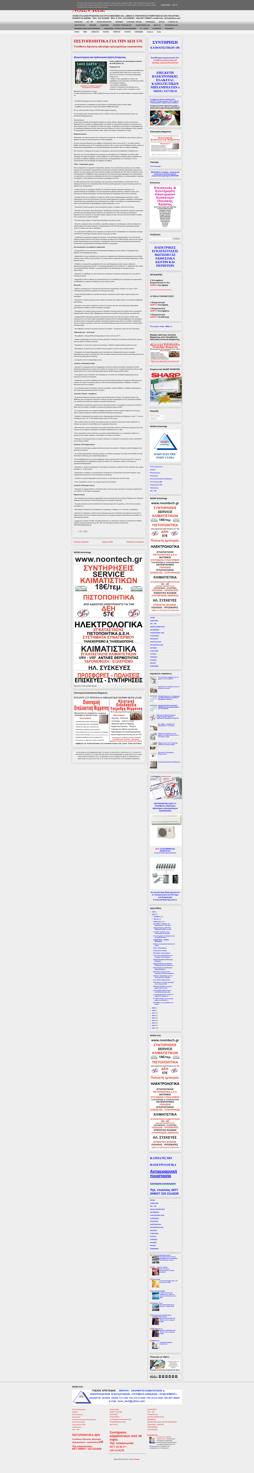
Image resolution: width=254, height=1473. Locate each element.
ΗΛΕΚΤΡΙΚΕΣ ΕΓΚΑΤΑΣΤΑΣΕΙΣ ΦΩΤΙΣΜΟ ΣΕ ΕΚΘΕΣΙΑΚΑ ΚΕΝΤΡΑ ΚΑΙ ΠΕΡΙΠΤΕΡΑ (165, 256)
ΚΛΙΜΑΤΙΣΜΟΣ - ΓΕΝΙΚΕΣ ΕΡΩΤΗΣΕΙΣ (161, 940)
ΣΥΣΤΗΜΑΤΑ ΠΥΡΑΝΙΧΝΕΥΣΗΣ (122, 25)
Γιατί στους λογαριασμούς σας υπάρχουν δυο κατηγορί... (162, 956)
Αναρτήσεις (156, 415)
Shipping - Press (157, 1303)
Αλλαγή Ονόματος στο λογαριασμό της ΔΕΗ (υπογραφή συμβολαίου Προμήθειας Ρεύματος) (169, 697)
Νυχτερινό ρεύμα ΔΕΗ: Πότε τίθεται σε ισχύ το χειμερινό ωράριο (167, 1320)
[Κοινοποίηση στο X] (83, 531)
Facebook (150, 32)
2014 (153, 1020)
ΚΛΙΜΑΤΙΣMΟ (78, 22)
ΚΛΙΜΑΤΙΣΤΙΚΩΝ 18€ (165, 47)
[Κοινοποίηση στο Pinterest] (87, 531)
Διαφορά (152, 469)
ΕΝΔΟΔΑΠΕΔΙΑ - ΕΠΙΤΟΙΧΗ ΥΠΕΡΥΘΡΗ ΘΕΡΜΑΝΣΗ (120, 28)
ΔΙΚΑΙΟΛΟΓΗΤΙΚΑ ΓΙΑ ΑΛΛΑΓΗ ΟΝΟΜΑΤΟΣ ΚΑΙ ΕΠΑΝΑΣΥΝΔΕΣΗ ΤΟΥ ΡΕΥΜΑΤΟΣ (168, 707)
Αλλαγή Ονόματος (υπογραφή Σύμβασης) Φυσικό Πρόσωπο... (163, 964)
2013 (153, 1023)
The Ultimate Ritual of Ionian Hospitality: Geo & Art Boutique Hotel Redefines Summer (168, 1258)
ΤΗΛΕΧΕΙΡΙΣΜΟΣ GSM (143, 25)
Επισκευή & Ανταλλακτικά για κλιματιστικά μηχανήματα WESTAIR (165, 175)
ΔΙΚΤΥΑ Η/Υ (157, 25)
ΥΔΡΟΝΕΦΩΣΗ (150, 22)
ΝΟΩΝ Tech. (156, 1340)
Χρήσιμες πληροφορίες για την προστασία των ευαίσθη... (162, 976)
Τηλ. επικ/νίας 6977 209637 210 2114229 (164, 1191)
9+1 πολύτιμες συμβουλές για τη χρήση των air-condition (168, 678)
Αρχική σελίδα (107, 542)
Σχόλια (154, 418)
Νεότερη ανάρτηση (81, 542)
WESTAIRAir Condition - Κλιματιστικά (165, 172)
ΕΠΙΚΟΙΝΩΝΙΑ (139, 32)
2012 (153, 1025)
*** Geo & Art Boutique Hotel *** (161, 1255)
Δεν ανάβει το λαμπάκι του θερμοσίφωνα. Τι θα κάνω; (166, 724)
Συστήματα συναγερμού (163, 1183)
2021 (153, 914)
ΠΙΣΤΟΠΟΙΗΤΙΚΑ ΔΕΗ (171, 25)
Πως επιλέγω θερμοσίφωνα (161, 980)
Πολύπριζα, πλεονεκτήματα (161, 953)
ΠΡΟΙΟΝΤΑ (153, 660)
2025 (153, 912)
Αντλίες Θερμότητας (156, 466)
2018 (153, 1010)
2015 (153, 1018)
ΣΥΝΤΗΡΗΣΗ (165, 42)
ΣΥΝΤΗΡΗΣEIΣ (156, 28)
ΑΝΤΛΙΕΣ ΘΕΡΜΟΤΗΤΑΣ (104, 22)
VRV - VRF (89, 22)
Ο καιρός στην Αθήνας (161, 326)
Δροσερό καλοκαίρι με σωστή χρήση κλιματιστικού (162, 987)
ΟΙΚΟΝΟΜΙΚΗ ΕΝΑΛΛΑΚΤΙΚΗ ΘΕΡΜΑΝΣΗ (87, 28)
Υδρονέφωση (154, 488)
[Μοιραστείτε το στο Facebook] (85, 531)
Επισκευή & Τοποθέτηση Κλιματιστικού (166, 753)
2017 (153, 1013)
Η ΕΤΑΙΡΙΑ (127, 32)
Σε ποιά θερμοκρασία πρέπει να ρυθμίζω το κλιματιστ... (163, 995)
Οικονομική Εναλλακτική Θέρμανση (161, 479)
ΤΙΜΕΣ (85, 32)
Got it (174, 5)
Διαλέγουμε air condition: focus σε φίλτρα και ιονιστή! (168, 687)
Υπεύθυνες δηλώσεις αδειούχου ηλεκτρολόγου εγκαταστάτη (108, 46)
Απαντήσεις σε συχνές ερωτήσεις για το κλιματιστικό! (163, 983)
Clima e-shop (156, 1279)
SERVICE (162, 22)
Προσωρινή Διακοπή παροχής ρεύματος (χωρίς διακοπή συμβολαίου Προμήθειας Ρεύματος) (168, 716)
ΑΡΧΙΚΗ (76, 32)
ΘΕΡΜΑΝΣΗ (119, 22)
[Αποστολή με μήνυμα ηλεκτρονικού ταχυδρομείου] (79, 531)
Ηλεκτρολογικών (155, 472)
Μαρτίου (156, 919)
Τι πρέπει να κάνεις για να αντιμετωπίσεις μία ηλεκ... (162, 932)
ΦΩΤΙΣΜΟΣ (92, 25)
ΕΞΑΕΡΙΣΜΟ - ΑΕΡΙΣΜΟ (134, 22)
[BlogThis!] (81, 531)
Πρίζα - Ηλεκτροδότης (159, 948)
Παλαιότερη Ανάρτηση (135, 542)
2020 (153, 1008)
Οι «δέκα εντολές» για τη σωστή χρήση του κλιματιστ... (163, 999)
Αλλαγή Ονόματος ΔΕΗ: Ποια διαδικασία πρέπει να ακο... (162, 928)
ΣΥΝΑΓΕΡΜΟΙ (104, 25)
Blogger (137, 1459)
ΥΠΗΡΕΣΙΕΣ (116, 32)
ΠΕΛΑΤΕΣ (106, 32)
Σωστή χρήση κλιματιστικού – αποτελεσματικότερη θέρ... (162, 991)
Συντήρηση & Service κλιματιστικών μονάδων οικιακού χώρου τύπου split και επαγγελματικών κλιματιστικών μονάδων (164, 101)
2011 (153, 1028)
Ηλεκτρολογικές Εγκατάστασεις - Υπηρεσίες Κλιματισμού (162, 1315)
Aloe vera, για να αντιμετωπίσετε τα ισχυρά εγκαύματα (167, 1270)
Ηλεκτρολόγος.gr (157, 1329)
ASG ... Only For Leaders (159, 1267)
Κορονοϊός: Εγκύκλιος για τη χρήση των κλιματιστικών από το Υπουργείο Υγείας (168, 735)
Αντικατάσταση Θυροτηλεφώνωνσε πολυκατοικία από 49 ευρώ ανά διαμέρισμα (165, 894)
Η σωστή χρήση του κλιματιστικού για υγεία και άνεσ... (164, 936)
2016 (153, 1015)
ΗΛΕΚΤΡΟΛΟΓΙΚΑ (79, 25)
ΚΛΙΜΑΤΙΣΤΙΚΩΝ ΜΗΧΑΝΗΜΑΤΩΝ (165, 853)
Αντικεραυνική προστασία (163, 1173)
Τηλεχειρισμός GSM (156, 485)
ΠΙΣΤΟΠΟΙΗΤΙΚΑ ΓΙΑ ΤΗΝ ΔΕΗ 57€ (108, 41)
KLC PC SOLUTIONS (158, 1291)
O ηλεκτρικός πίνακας (160, 950)
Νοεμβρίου (157, 916)
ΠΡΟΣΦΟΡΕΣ (169, 28)
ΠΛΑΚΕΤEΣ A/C (173, 22)
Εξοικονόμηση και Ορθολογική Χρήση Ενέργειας (162, 968)
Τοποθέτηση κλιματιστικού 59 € (165, 58)
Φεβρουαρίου (158, 921)
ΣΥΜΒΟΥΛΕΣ (95, 32)
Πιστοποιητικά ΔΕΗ (156, 482)
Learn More (165, 5)
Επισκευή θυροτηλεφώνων (165, 899)
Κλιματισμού (154, 476)
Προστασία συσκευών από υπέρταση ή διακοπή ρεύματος (163, 972)
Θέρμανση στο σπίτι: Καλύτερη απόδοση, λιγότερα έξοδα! (168, 743)
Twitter (159, 32)
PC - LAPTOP (144, 28)
